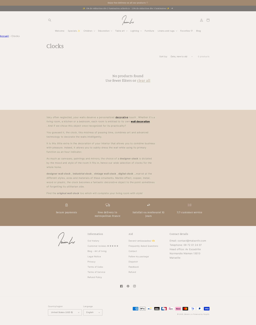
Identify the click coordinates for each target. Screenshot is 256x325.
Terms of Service (96, 272)
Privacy (91, 261)
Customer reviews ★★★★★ (103, 246)
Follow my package (139, 256)
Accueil (4, 36)
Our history (93, 240)
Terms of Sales (95, 267)
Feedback (134, 267)
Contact (133, 251)
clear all (143, 80)
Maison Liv (188, 314)
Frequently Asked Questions (143, 246)
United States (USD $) (62, 312)
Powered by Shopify (201, 314)
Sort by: (163, 56)
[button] (50, 20)
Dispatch (133, 261)
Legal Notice (94, 256)
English (89, 312)
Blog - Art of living (97, 251)
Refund (132, 272)
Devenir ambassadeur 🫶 (142, 240)
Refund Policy (95, 277)
